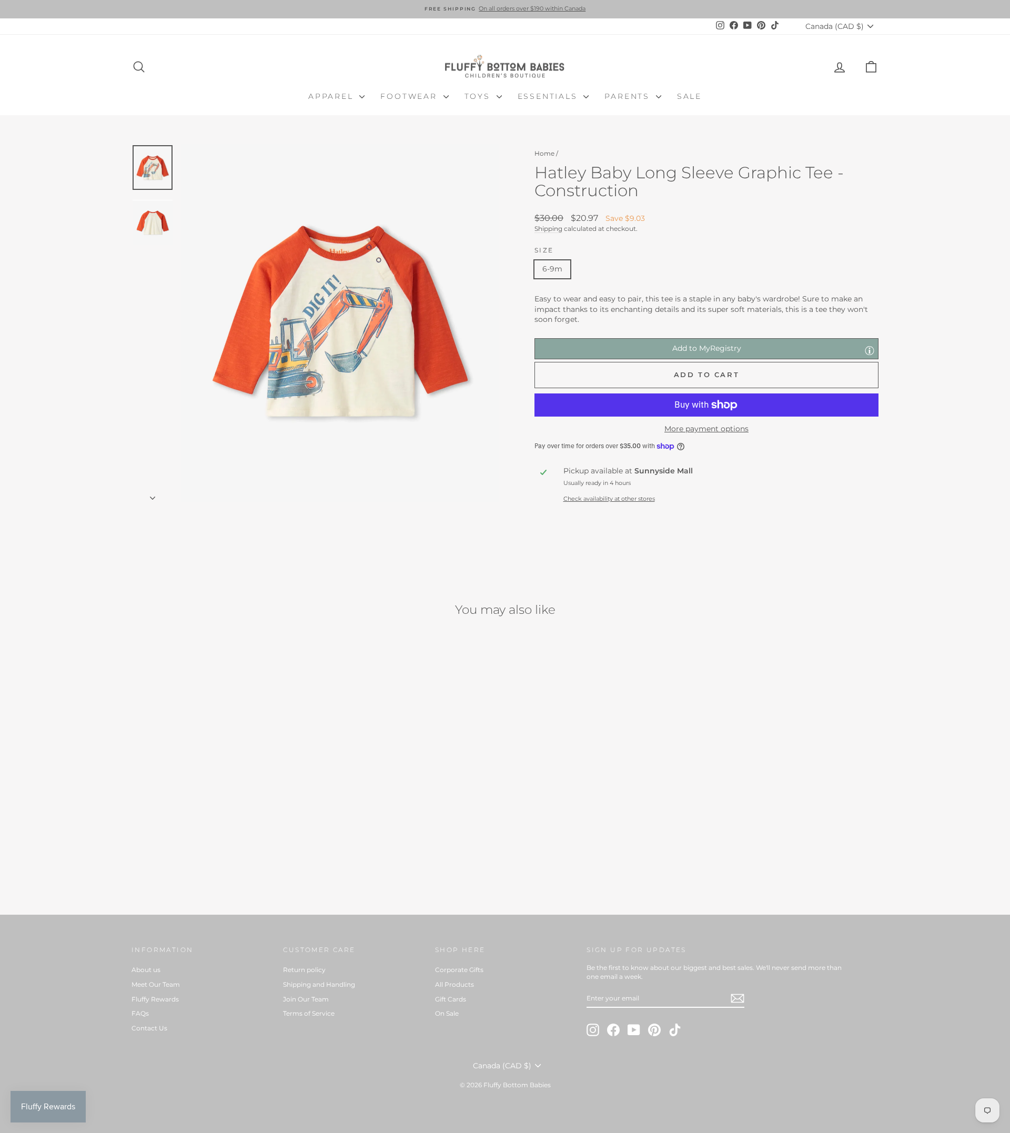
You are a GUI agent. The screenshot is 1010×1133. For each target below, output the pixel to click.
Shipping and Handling (319, 984)
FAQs (140, 1013)
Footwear (410, 96)
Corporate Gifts (459, 970)
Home (544, 153)
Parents (628, 96)
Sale (689, 96)
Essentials (549, 96)
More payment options (706, 428)
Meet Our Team (156, 984)
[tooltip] (869, 350)
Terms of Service (309, 1013)
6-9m (552, 269)
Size (544, 250)
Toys (479, 96)
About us (146, 970)
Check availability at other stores (609, 498)
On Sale (447, 1013)
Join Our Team (306, 999)
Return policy (304, 970)
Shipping (548, 228)
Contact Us (149, 1028)
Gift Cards (450, 999)
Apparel (332, 96)
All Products (454, 984)
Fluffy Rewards (155, 999)
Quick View (220, 810)
